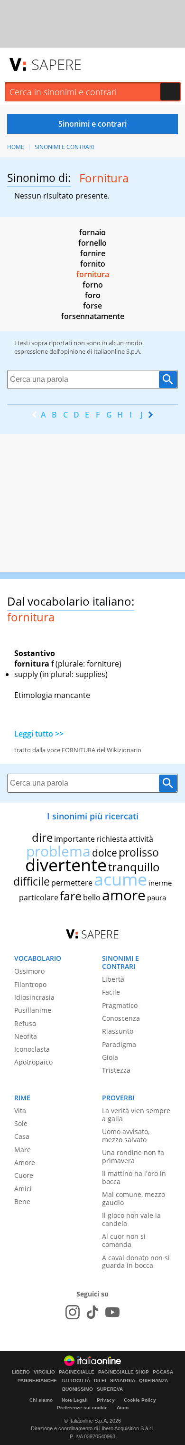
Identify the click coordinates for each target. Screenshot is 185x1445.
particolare (38, 897)
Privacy (106, 1400)
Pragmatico (120, 1005)
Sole (21, 1123)
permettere (71, 882)
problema (58, 851)
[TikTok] (92, 1312)
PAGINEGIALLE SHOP (123, 1372)
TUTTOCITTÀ (75, 1380)
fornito (92, 264)
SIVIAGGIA (122, 1380)
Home (15, 147)
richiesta (111, 839)
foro (93, 295)
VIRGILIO (44, 1372)
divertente (66, 865)
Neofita (25, 1036)
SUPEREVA (110, 1389)
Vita (20, 1110)
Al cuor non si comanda (124, 1240)
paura (156, 897)
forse (92, 305)
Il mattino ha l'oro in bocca (134, 1177)
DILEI (100, 1380)
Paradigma (119, 1044)
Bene (22, 1201)
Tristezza (116, 1070)
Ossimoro (29, 971)
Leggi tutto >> (39, 733)
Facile (111, 992)
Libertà (113, 979)
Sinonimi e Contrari (64, 147)
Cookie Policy (140, 1400)
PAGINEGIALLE (76, 1372)
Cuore (23, 1175)
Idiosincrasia (34, 997)
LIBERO (21, 1372)
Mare (22, 1149)
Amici (23, 1188)
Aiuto (123, 1407)
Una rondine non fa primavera (133, 1156)
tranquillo (134, 867)
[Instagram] (73, 1312)
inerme (160, 882)
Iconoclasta (32, 1049)
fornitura (92, 274)
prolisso (139, 852)
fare (71, 895)
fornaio (92, 232)
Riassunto (117, 1031)
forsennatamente (92, 316)
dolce (104, 852)
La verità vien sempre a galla (136, 1114)
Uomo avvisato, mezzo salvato (125, 1135)
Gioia (110, 1057)
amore (124, 895)
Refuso (25, 1023)
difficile (31, 881)
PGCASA (163, 1372)
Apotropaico (33, 1061)
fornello (92, 243)
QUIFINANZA (153, 1380)
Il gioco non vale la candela (131, 1219)
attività (141, 839)
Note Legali (75, 1400)
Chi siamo (41, 1400)
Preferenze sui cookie (82, 1407)
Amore (24, 1162)
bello (92, 897)
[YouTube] (112, 1312)
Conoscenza (121, 1018)
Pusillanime (32, 1010)
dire (42, 837)
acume (120, 879)
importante (74, 839)
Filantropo (30, 984)
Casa (21, 1136)
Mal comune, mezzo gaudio (133, 1198)
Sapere (56, 64)
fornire (92, 253)
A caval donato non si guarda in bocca (136, 1261)
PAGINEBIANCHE (37, 1380)
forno (93, 284)
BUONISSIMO (77, 1389)
